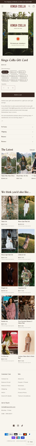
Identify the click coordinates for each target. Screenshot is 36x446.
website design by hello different (22, 440)
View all (32, 149)
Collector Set (22, 255)
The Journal (22, 389)
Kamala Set (4, 321)
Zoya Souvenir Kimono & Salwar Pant (25, 322)
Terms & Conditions (24, 396)
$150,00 (22, 72)
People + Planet (23, 382)
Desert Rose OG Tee (22, 176)
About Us (21, 379)
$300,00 (23, 76)
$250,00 (14, 76)
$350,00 (5, 80)
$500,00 (23, 80)
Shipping (4, 389)
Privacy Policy (22, 392)
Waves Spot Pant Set (24, 221)
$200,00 (5, 76)
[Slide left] (2, 165)
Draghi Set (4, 288)
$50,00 (5, 72)
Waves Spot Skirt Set (7, 255)
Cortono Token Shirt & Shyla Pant (26, 357)
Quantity (3, 84)
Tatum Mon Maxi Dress (7, 176)
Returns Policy (5, 385)
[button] (2, 6)
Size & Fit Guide (6, 396)
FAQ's (3, 392)
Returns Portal (5, 382)
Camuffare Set (22, 288)
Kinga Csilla (12, 440)
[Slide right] (34, 165)
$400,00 (14, 80)
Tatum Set (4, 221)
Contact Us (4, 379)
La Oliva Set (4, 356)
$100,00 (13, 72)
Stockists (21, 385)
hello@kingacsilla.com (8, 407)
